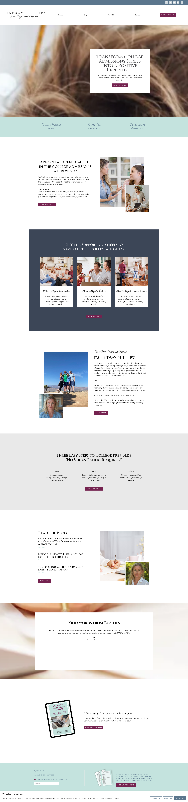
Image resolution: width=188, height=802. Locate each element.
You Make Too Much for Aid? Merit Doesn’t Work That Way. (60, 568)
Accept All (180, 798)
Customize (156, 798)
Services (60, 15)
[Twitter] (170, 2)
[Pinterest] (178, 2)
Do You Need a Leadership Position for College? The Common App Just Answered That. (60, 541)
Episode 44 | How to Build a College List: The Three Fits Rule (60, 556)
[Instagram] (182, 2)
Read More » (41, 547)
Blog (85, 15)
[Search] (57, 783)
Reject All (168, 798)
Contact (137, 15)
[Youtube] (174, 2)
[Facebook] (166, 2)
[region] (94, 796)
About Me (111, 15)
